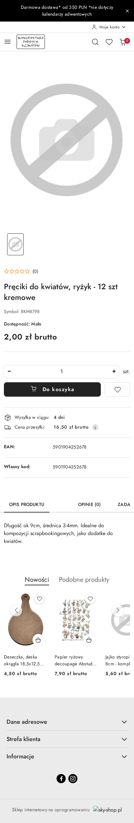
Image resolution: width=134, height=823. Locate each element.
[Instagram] (72, 778)
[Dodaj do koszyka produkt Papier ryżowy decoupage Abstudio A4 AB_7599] (89, 640)
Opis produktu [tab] (26, 504)
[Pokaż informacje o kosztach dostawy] (95, 427)
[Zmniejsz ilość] (9, 371)
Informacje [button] (20, 756)
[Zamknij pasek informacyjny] (127, 11)
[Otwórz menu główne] (7, 41)
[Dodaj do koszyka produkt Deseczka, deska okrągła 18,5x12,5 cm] (38, 640)
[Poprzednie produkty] (16, 610)
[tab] (61, 502)
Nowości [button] (37, 579)
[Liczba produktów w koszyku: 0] (122, 42)
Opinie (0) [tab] (89, 504)
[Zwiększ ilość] (114, 371)
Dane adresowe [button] (27, 722)
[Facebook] (61, 778)
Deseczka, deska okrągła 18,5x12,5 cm (22, 660)
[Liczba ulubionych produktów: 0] (109, 42)
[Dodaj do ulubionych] (117, 389)
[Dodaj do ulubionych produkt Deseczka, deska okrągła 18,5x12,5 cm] (39, 599)
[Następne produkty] (118, 610)
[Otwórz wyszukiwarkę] (95, 42)
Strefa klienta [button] (23, 739)
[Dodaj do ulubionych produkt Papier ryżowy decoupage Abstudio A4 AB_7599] (90, 599)
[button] (21, 271)
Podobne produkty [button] (84, 579)
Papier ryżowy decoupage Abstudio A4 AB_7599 (76, 660)
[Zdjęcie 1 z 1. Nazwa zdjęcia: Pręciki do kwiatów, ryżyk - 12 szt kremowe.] (15, 244)
